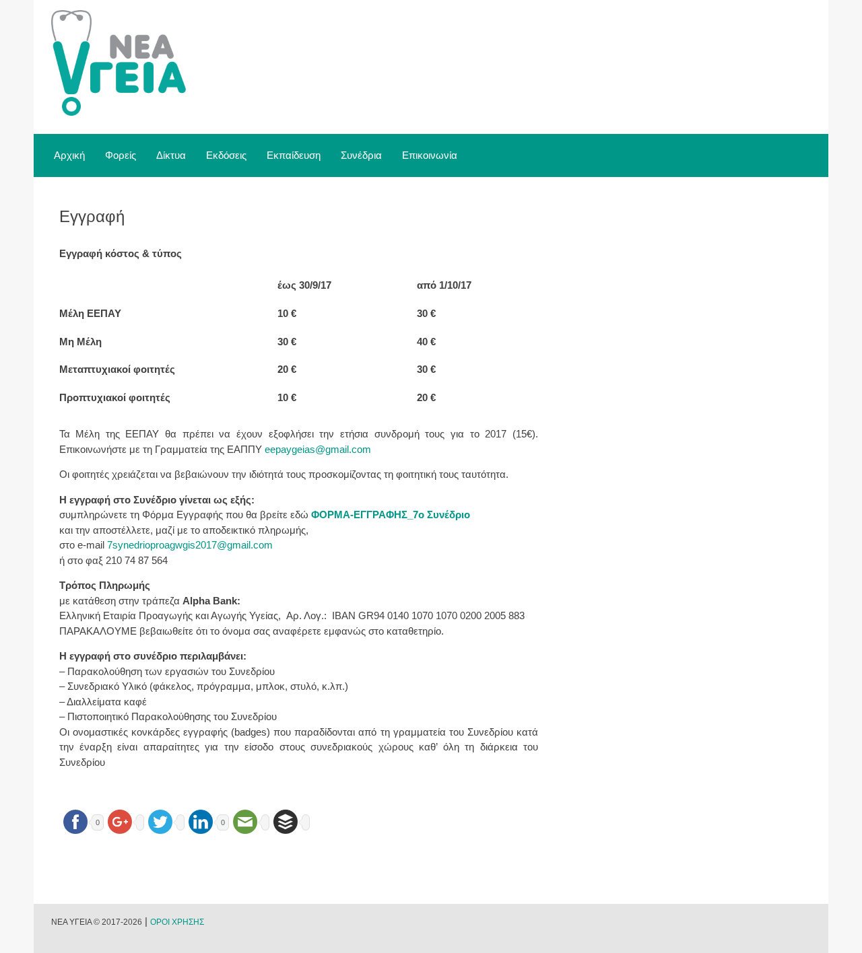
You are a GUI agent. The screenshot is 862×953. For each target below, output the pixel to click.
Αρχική (69, 155)
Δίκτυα (171, 155)
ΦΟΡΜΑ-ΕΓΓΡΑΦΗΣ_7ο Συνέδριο (390, 514)
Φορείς (120, 155)
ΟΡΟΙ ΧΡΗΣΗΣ (177, 922)
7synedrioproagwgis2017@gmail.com (190, 545)
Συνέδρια (361, 155)
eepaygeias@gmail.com (318, 449)
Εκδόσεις (226, 155)
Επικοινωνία (429, 155)
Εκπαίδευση (294, 155)
